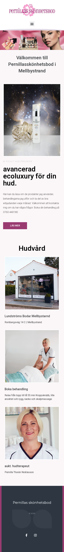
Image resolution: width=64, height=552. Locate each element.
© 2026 (32, 513)
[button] (32, 23)
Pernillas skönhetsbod (32, 503)
